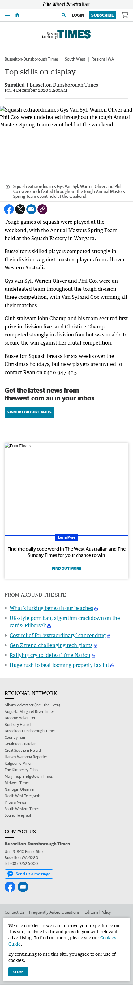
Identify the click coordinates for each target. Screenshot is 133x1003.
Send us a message (33, 873)
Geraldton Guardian (20, 744)
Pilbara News (15, 802)
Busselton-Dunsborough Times (32, 59)
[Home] (17, 15)
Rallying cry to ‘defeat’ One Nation (50, 655)
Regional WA (103, 59)
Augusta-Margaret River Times (29, 711)
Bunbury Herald (18, 724)
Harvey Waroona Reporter (26, 757)
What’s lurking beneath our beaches (51, 608)
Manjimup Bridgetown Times (29, 776)
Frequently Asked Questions (54, 912)
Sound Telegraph (18, 815)
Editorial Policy (97, 912)
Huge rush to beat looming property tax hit (59, 665)
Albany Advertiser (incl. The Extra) (32, 705)
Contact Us (14, 912)
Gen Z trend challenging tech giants (51, 645)
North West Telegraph (22, 796)
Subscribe (102, 15)
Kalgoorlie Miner (18, 763)
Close (18, 972)
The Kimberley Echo (21, 770)
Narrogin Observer (20, 789)
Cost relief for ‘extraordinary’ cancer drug (58, 635)
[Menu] (7, 15)
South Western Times (22, 808)
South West (75, 59)
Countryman (15, 737)
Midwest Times (17, 783)
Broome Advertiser (20, 718)
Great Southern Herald (23, 750)
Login (78, 15)
